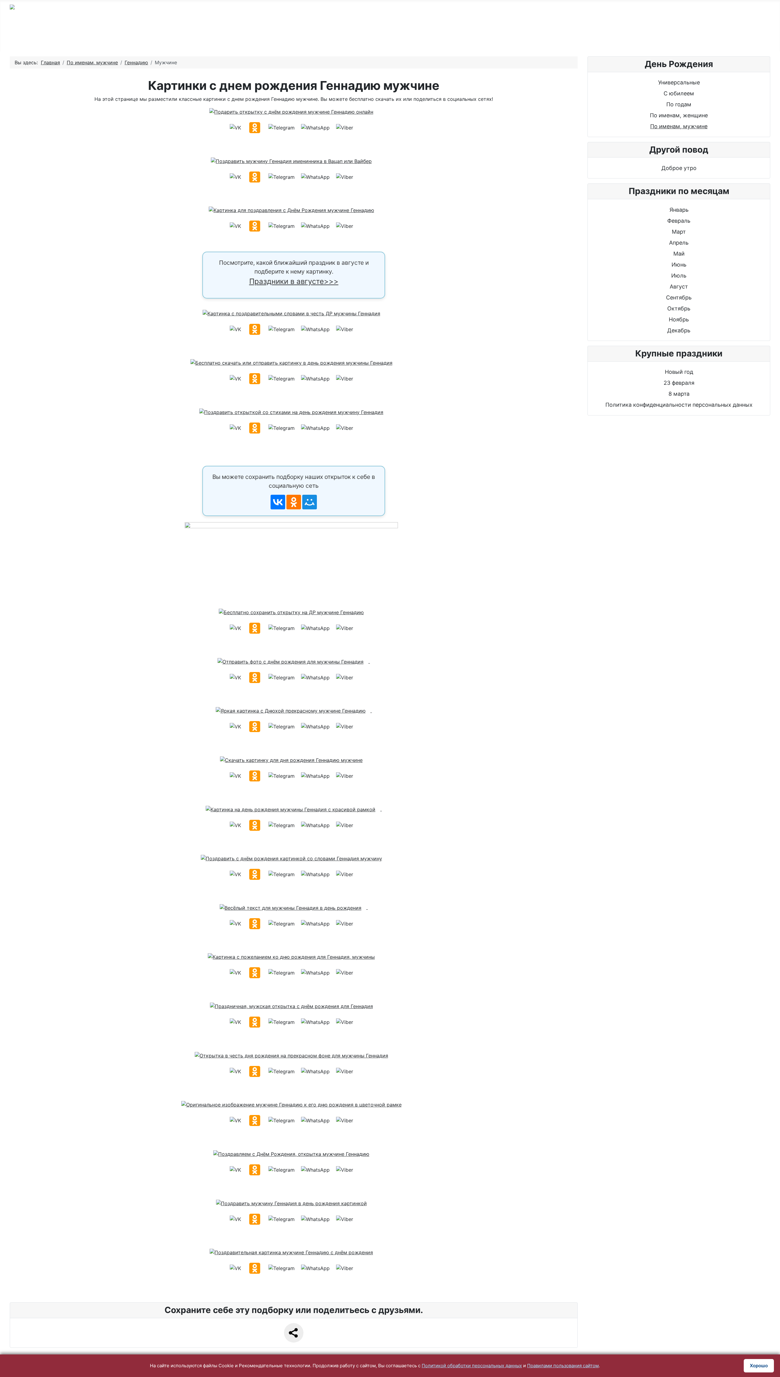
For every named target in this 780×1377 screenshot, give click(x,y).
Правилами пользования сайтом (563, 1365)
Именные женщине (417, 37)
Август (679, 286)
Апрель (679, 242)
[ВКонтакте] (278, 502)
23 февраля (679, 383)
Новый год (679, 372)
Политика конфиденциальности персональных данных (679, 405)
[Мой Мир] (309, 502)
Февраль (678, 221)
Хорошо (759, 1365)
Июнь (679, 264)
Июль (678, 275)
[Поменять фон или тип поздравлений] (294, 560)
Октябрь (678, 308)
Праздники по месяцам (589, 37)
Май (679, 253)
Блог (650, 37)
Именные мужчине (343, 37)
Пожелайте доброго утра (501, 37)
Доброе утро (679, 168)
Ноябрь (679, 319)
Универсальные (679, 82)
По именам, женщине (679, 115)
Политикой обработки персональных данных (472, 1365)
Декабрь (678, 330)
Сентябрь (679, 297)
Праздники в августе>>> (294, 281)
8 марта (679, 394)
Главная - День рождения (157, 37)
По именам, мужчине (678, 126)
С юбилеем (279, 37)
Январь (679, 210)
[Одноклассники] (293, 502)
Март (679, 231)
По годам (227, 37)
